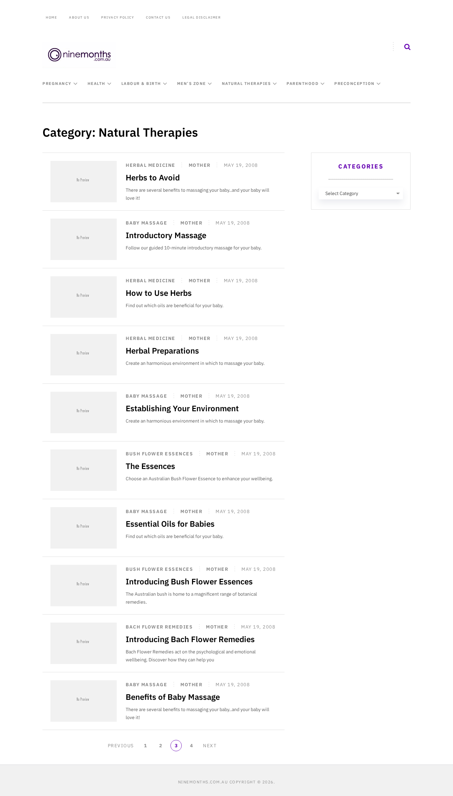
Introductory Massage (166, 235)
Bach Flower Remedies (159, 627)
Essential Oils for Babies (170, 523)
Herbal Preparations (162, 350)
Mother (200, 165)
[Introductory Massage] (83, 239)
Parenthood (302, 83)
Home (51, 17)
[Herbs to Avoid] (83, 181)
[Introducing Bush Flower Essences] (83, 585)
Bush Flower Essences (159, 454)
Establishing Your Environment (182, 408)
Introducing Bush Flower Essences (189, 581)
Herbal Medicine (150, 165)
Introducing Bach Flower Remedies (190, 639)
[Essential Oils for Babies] (83, 528)
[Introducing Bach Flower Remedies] (83, 643)
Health (96, 83)
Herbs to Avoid (153, 177)
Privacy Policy (117, 17)
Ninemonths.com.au (203, 781)
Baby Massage (146, 223)
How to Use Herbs (159, 293)
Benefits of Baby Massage (173, 697)
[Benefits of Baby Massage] (83, 701)
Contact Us (158, 17)
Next (210, 746)
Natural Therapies (246, 83)
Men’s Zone (191, 83)
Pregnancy (57, 83)
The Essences (150, 466)
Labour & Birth (141, 83)
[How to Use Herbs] (83, 297)
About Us (79, 17)
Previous (121, 746)
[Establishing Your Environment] (83, 412)
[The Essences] (83, 470)
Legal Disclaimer (201, 17)
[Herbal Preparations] (83, 354)
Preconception (354, 83)
